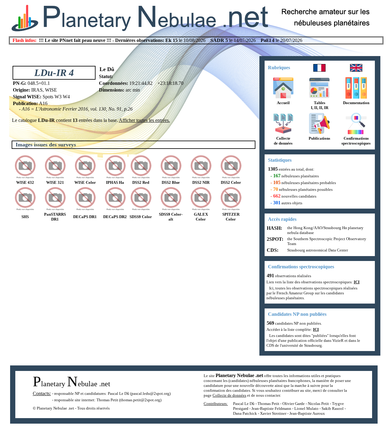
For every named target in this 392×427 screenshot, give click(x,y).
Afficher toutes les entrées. (144, 120)
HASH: (274, 228)
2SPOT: (274, 239)
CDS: (272, 250)
